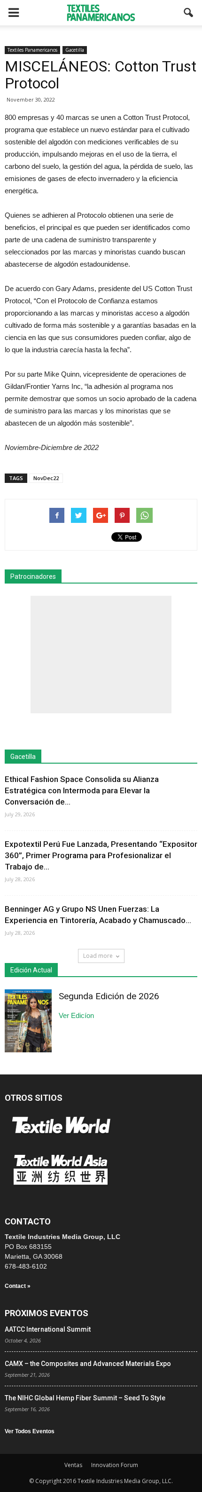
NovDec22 (46, 478)
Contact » (18, 1286)
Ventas (73, 1465)
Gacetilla (74, 50)
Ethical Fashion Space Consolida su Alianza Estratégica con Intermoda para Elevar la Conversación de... (82, 790)
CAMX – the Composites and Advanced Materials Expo (88, 1363)
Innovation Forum (114, 1465)
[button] (189, 12)
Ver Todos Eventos (29, 1431)
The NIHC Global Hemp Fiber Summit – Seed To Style (85, 1398)
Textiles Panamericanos (32, 50)
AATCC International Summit (48, 1329)
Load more (98, 956)
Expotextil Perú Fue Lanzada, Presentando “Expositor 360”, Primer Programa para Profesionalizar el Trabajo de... (101, 855)
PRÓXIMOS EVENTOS (46, 1313)
